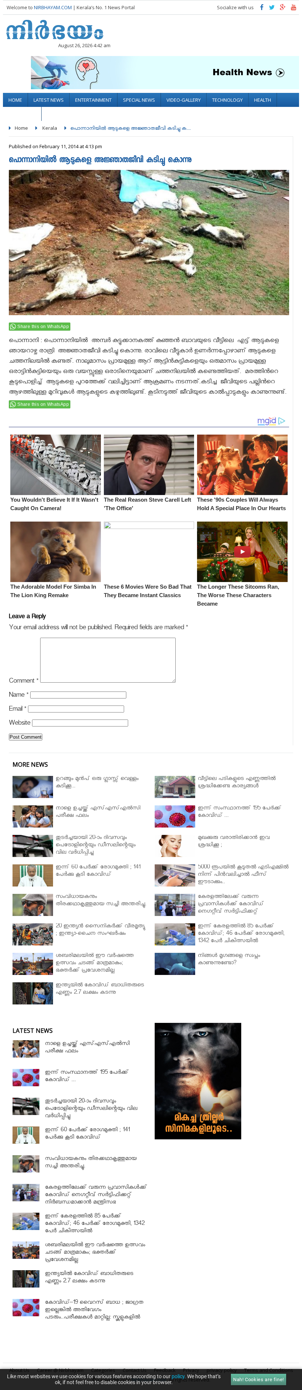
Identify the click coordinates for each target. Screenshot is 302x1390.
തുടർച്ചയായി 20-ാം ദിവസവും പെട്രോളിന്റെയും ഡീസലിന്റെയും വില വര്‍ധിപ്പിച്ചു (91, 1109)
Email (17, 710)
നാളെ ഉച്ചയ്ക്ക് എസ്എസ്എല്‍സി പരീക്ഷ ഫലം (87, 1048)
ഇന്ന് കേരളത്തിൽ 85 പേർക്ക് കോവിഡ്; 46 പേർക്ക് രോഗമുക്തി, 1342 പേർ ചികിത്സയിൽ (94, 1224)
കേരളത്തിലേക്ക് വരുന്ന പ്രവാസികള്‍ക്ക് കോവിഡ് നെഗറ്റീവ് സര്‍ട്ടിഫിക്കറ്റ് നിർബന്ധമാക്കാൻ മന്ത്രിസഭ (96, 1195)
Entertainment (93, 100)
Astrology (22, 114)
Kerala (49, 128)
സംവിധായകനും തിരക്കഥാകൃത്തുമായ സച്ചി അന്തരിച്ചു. (91, 1163)
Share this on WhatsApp (43, 326)
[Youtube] (293, 9)
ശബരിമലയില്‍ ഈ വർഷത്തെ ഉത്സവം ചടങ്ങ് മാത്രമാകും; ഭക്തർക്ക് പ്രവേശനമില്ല (95, 1253)
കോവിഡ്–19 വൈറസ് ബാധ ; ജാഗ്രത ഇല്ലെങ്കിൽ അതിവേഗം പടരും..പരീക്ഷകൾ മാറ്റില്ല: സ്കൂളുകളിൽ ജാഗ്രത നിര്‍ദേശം (94, 1314)
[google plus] (283, 9)
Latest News (49, 100)
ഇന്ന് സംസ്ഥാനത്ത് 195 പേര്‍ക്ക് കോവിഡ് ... (87, 1077)
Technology (227, 100)
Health (262, 100)
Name (18, 696)
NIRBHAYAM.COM (53, 7)
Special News (139, 100)
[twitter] (272, 9)
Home (15, 100)
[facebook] (262, 9)
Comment (23, 682)
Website (19, 724)
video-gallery (183, 100)
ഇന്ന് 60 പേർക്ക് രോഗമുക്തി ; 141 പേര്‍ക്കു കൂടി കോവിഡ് (87, 1134)
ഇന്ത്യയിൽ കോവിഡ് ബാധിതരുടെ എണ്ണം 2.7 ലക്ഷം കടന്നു (89, 1278)
